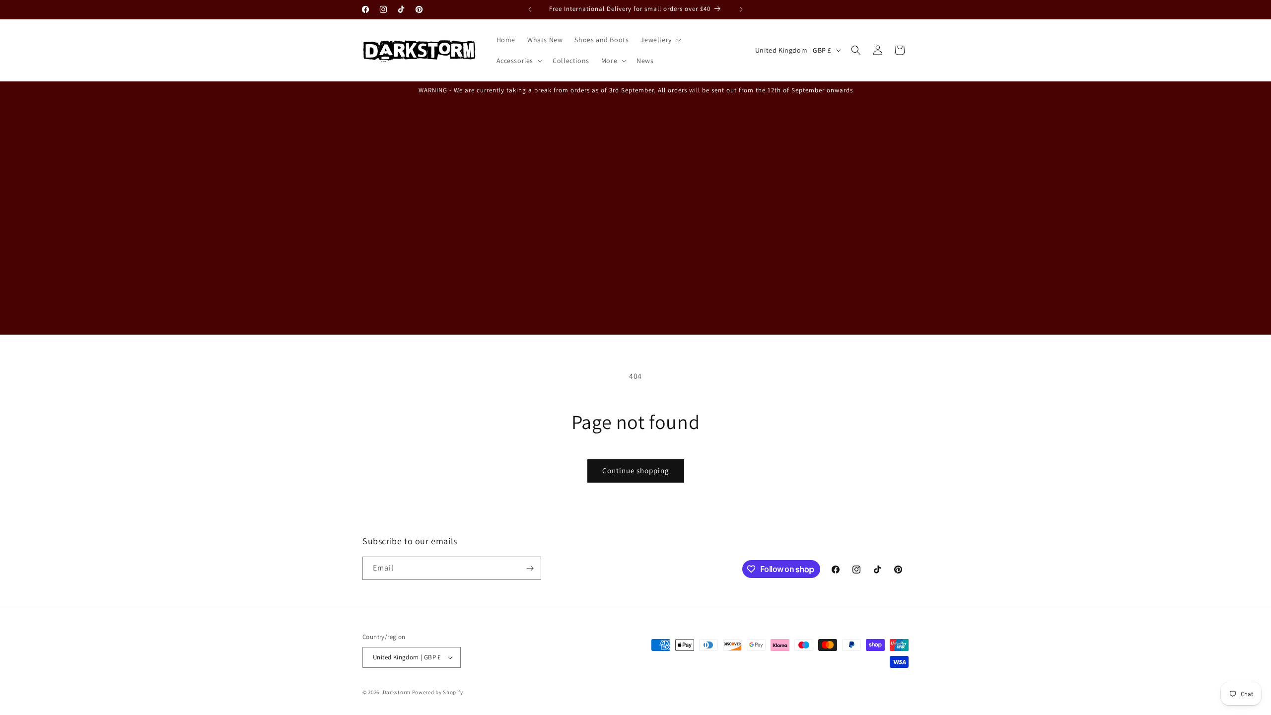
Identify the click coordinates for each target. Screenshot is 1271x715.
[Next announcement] (741, 9)
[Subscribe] (530, 568)
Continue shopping (635, 470)
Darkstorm (397, 692)
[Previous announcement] (530, 9)
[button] (660, 39)
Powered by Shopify (437, 692)
